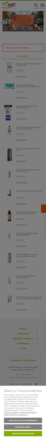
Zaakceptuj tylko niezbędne (23, 420)
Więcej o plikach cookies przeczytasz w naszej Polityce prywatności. (20, 413)
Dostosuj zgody (23, 427)
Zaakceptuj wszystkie (23, 434)
